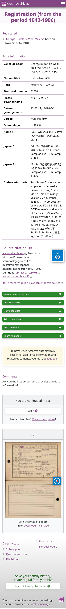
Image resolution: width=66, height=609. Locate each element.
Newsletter (45, 541)
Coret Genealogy (39, 604)
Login (30, 410)
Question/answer (16, 554)
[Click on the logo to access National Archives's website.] (55, 253)
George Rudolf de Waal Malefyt (25, 39)
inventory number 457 (15, 276)
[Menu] (62, 3)
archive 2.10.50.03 (26, 272)
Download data (12, 310)
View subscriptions (43, 419)
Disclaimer (12, 559)
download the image (36, 525)
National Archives (13, 253)
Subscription (13, 549)
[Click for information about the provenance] (30, 248)
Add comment (11, 327)
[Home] (61, 599)
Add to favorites (12, 319)
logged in (52, 358)
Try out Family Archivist (30, 586)
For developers (48, 546)
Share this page (12, 335)
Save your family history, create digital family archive (33, 578)
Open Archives (18, 3)
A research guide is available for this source (34, 283)
